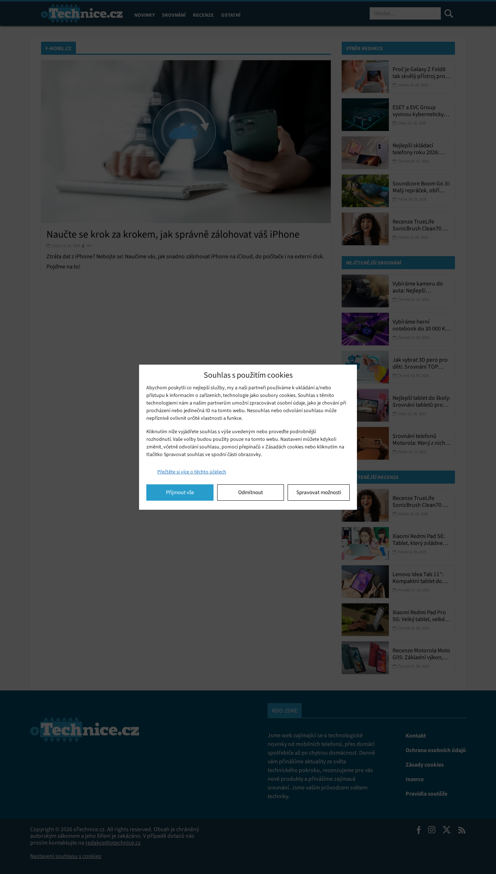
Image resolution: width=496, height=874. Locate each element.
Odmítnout (250, 492)
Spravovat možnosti (318, 492)
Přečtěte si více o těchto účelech (191, 472)
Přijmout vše (180, 492)
